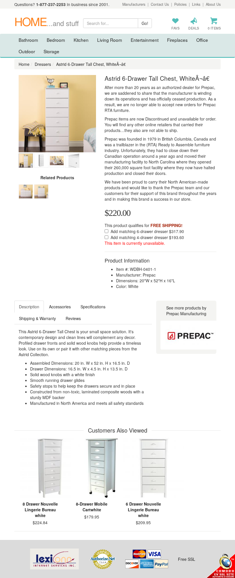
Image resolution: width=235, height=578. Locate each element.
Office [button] (202, 40)
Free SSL (186, 559)
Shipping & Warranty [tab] (37, 318)
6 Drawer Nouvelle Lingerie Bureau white (143, 509)
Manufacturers (133, 4)
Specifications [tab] (93, 306)
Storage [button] (51, 51)
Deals (193, 28)
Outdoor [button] (27, 51)
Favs (175, 28)
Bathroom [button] (28, 40)
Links (196, 4)
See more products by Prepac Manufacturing (186, 310)
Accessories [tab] (60, 306)
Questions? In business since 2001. (61, 4)
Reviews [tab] (73, 318)
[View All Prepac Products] (190, 335)
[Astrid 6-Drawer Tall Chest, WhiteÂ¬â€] (57, 113)
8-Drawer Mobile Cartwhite (91, 506)
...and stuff (46, 23)
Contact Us (160, 4)
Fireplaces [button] (177, 40)
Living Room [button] (109, 40)
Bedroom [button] (56, 40)
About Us (213, 4)
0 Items (214, 28)
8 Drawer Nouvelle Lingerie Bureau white (40, 509)
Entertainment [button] (144, 40)
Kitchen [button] (81, 40)
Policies (180, 4)
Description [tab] (29, 306)
